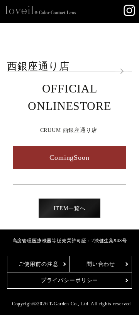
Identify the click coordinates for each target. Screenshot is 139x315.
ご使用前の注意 (39, 264)
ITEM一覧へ (70, 208)
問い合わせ (100, 264)
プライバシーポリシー (69, 280)
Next (121, 71)
